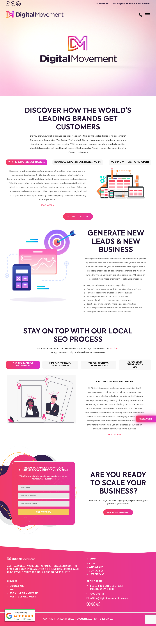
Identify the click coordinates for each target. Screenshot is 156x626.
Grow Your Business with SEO (135, 364)
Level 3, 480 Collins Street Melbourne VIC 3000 (106, 587)
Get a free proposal (118, 513)
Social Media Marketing (24, 593)
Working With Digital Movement (130, 162)
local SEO (114, 348)
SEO (12, 590)
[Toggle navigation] (144, 15)
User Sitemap (96, 574)
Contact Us (96, 571)
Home (92, 564)
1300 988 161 (140, 15)
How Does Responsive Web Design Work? (77, 162)
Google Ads (17, 586)
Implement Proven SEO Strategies (60, 364)
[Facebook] (8, 3)
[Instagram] (18, 3)
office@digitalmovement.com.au (109, 599)
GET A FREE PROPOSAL (78, 216)
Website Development (23, 597)
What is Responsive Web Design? (26, 162)
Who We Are (96, 567)
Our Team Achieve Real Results (23, 364)
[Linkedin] (13, 3)
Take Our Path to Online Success (98, 364)
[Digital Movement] (35, 17)
